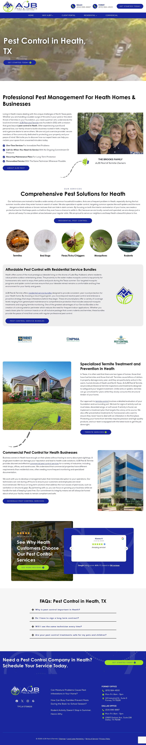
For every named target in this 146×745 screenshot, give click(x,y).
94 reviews (115, 565)
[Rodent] (128, 243)
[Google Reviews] (33, 701)
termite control (102, 401)
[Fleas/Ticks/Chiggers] (73, 243)
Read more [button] (99, 558)
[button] (126, 548)
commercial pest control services (44, 463)
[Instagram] (27, 701)
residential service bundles (40, 293)
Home (31, 15)
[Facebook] (16, 701)
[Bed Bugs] (45, 243)
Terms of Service (91, 739)
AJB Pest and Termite (29, 122)
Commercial (112, 15)
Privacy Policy (104, 739)
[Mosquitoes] (101, 243)
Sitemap (62, 739)
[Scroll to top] (140, 735)
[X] (22, 701)
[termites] (17, 243)
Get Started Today (130, 6)
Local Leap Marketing (75, 739)
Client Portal (68, 15)
